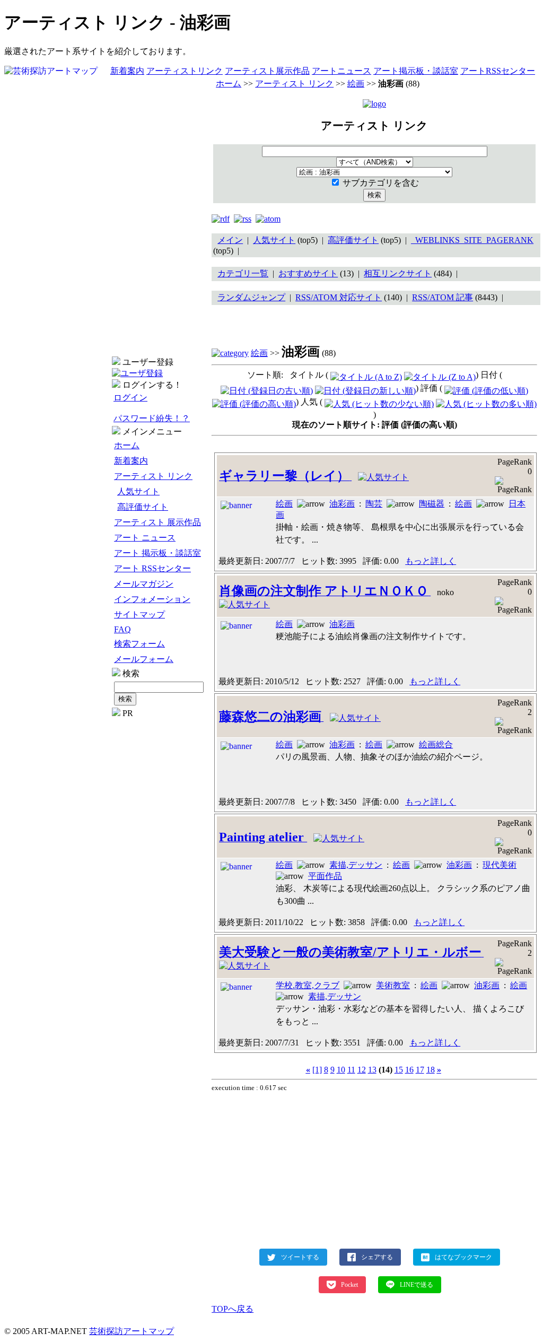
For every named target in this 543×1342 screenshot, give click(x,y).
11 (351, 1069)
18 (430, 1069)
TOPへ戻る (232, 1308)
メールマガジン (143, 583)
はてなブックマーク (463, 1257)
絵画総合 (436, 744)
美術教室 (393, 985)
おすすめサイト (308, 273)
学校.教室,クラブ (307, 985)
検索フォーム (139, 643)
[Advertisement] (160, 877)
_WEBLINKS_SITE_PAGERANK (472, 240)
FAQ (122, 629)
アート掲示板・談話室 (415, 70)
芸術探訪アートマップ (131, 1331)
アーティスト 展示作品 (157, 522)
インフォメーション (152, 599)
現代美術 (499, 864)
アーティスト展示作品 (267, 70)
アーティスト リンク (153, 476)
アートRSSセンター (497, 70)
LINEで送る (416, 1284)
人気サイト (138, 491)
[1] (317, 1069)
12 (361, 1069)
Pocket (349, 1284)
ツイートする (300, 1257)
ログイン (130, 397)
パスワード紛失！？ (151, 418)
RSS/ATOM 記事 (442, 297)
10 (341, 1069)
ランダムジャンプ (251, 297)
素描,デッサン (355, 864)
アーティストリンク (184, 70)
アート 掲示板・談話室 (157, 552)
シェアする (377, 1257)
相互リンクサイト (398, 273)
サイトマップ (139, 614)
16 (409, 1069)
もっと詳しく (430, 560)
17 (420, 1069)
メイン (230, 240)
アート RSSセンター (152, 568)
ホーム (126, 445)
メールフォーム (143, 659)
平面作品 (325, 876)
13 (372, 1069)
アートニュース (341, 70)
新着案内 (127, 70)
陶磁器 (431, 503)
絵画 (355, 83)
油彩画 (342, 503)
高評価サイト (142, 506)
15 (399, 1069)
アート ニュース (145, 537)
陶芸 (373, 503)
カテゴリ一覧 (242, 273)
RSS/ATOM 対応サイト (338, 297)
